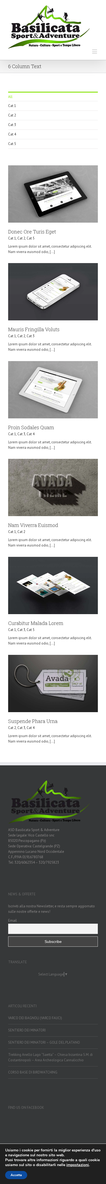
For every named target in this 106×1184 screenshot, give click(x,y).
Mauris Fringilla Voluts (34, 329)
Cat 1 (12, 105)
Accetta (16, 1175)
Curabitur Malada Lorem (35, 623)
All (10, 96)
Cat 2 (12, 115)
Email (12, 920)
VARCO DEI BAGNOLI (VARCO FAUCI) (35, 1018)
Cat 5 (12, 143)
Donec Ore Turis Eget (32, 231)
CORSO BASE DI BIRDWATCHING (32, 1072)
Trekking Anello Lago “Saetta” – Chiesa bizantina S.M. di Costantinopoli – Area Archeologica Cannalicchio (50, 1057)
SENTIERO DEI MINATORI (27, 1030)
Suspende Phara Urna (33, 721)
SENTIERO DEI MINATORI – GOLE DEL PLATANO (44, 1042)
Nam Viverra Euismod (33, 525)
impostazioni (77, 1165)
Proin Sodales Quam (31, 427)
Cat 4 (12, 134)
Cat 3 (12, 124)
